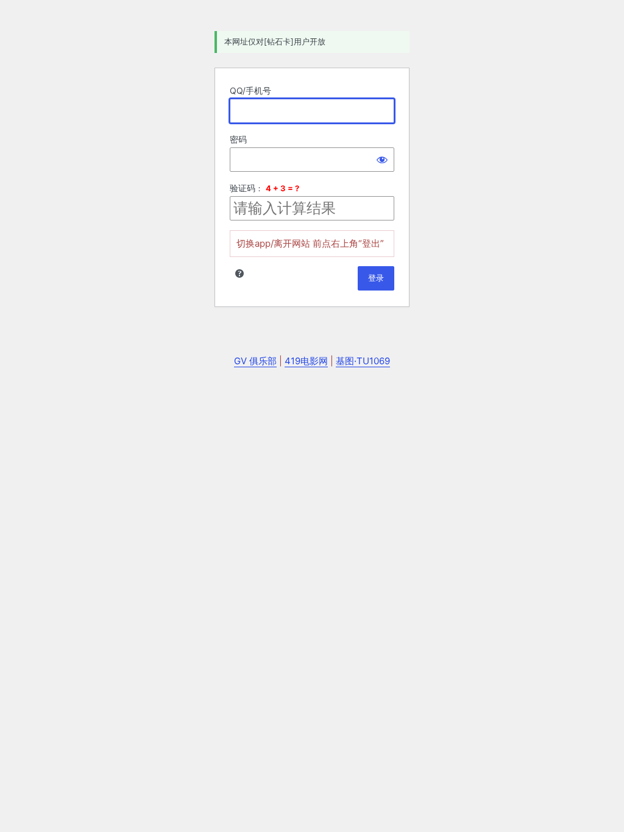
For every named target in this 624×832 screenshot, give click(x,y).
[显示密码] (382, 159)
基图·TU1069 (363, 361)
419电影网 (306, 361)
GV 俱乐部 (255, 361)
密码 (238, 139)
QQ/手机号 (250, 90)
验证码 (242, 188)
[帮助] (239, 273)
